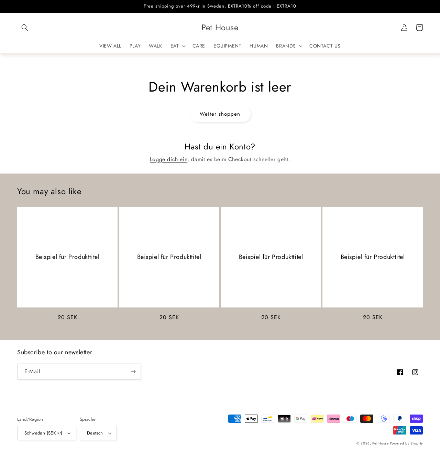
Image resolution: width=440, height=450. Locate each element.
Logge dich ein (168, 159)
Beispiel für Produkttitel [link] (67, 257)
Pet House (381, 443)
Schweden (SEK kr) (43, 433)
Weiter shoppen (220, 114)
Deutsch (95, 433)
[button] (24, 27)
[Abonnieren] (133, 372)
